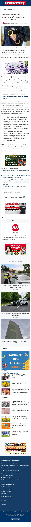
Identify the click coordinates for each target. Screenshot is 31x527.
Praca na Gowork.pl (6, 496)
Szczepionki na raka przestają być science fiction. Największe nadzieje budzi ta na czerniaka (20, 410)
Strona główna (6, 9)
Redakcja (15, 233)
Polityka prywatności (13, 515)
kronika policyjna (7, 192)
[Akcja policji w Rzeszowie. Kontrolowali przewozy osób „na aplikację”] (15, 274)
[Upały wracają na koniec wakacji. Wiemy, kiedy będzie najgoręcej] (6, 419)
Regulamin (21, 515)
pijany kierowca (16, 192)
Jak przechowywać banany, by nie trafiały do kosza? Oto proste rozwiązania (20, 383)
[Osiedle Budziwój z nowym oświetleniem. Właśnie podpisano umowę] (6, 377)
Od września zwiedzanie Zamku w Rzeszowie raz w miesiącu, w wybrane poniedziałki (20, 425)
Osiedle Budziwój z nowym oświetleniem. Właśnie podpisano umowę (20, 376)
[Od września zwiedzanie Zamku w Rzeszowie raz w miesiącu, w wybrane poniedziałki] (6, 426)
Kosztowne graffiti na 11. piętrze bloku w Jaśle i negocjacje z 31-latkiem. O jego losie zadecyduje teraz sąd (16, 182)
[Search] (29, 2)
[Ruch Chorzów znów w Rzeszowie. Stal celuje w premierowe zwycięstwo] (6, 434)
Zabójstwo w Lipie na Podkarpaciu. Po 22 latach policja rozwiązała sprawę (15, 96)
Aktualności (14, 9)
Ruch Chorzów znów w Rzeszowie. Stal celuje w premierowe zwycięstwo (20, 433)
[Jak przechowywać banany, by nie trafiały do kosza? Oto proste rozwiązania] (6, 384)
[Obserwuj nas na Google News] (24, 198)
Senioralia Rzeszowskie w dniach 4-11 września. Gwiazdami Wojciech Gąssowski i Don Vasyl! (20, 391)
